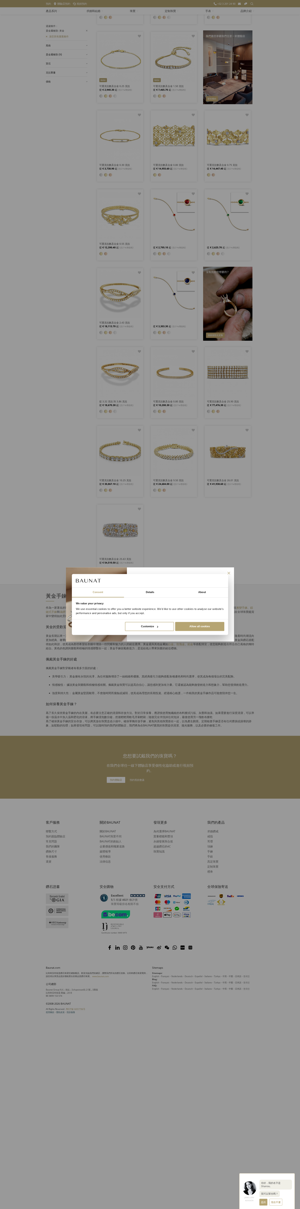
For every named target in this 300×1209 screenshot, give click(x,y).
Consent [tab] (98, 592)
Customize (147, 626)
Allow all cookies (199, 626)
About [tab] (202, 592)
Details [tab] (150, 592)
